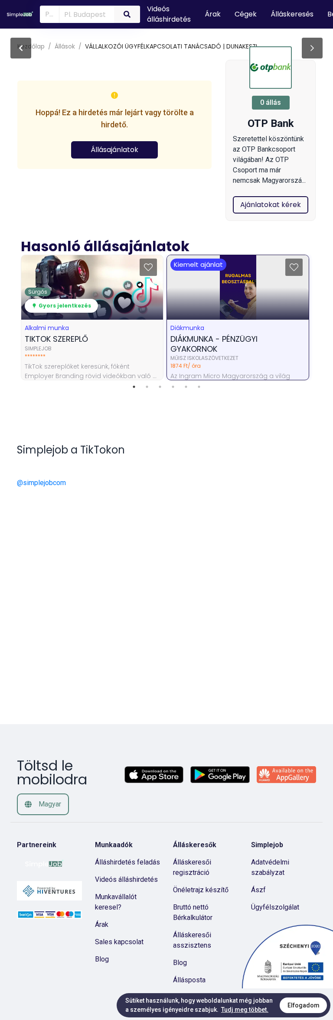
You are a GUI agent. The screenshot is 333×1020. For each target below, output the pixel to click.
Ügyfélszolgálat (275, 907)
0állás (270, 102)
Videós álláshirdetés (126, 879)
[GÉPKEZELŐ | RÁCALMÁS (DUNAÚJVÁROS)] (312, 48)
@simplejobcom (41, 483)
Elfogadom (303, 1005)
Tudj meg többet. (244, 1009)
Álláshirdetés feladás (127, 862)
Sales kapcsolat (119, 942)
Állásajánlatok (114, 150)
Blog (102, 959)
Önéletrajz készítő (201, 890)
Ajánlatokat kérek (270, 205)
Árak (101, 924)
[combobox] (85, 14)
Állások (65, 46)
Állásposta (189, 980)
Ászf (258, 890)
